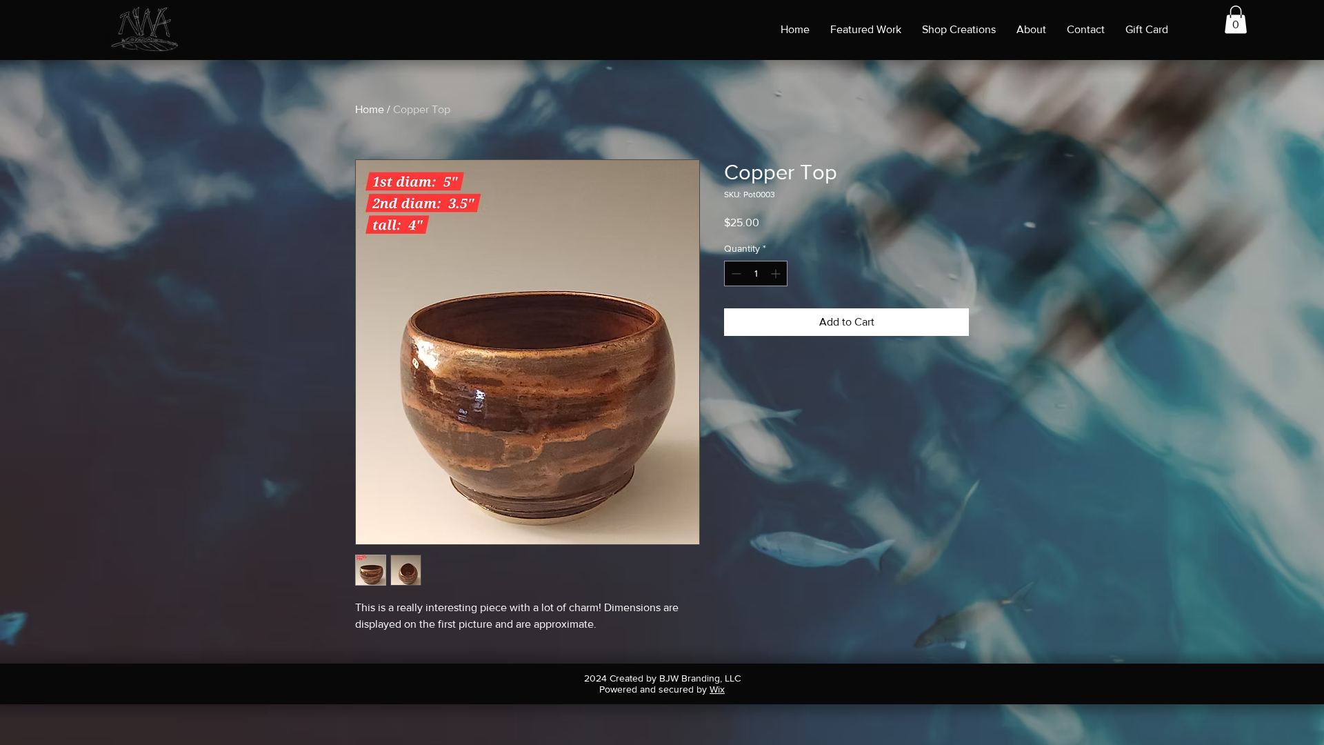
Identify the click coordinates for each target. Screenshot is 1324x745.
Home (369, 109)
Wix (717, 689)
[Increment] (776, 273)
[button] (1235, 20)
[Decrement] (734, 273)
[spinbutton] (755, 273)
